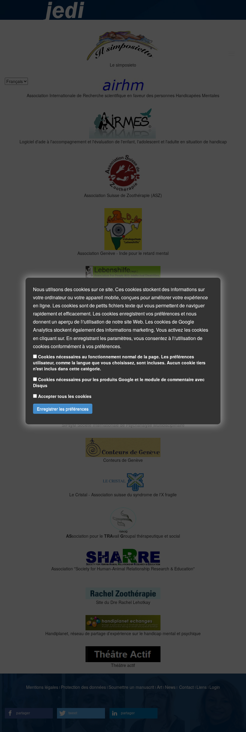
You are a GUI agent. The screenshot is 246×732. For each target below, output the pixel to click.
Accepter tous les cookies (65, 396)
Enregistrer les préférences (62, 409)
